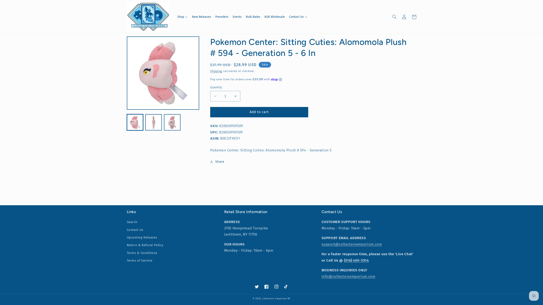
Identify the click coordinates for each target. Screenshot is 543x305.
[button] (394, 17)
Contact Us (135, 230)
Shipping (216, 71)
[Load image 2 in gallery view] (153, 122)
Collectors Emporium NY (276, 298)
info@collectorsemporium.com (348, 276)
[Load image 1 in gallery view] (135, 122)
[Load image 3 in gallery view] (172, 122)
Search (132, 222)
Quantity (216, 87)
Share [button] (219, 162)
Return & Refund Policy (145, 245)
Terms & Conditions (142, 253)
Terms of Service (140, 260)
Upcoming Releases (142, 237)
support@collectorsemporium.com (352, 244)
